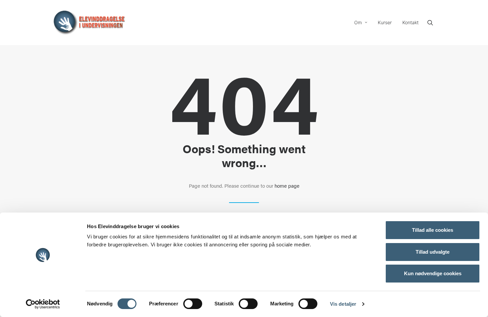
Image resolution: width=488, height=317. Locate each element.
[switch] (192, 303)
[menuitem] (361, 22)
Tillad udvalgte (432, 252)
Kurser (385, 22)
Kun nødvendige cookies (432, 273)
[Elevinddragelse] (89, 22)
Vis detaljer (343, 304)
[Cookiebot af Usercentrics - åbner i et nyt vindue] (43, 304)
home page (287, 185)
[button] (433, 22)
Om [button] (358, 22)
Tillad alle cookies (432, 230)
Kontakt (410, 22)
